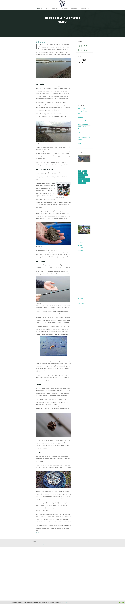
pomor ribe (85, 174)
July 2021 (80, 245)
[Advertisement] (84, 85)
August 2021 (80, 242)
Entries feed (80, 298)
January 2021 (80, 247)
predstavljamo (81, 176)
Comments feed (81, 301)
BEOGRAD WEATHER (84, 62)
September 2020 (81, 252)
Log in (79, 295)
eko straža (81, 172)
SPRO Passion (80, 135)
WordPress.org (81, 303)
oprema (80, 174)
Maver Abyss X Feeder (82, 146)
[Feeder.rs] (62, 3)
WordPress (90, 541)
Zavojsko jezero (86, 180)
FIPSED (85, 172)
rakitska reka (86, 178)
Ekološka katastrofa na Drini (83, 124)
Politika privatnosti (64, 602)
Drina (80, 170)
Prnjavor (80, 178)
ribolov (80, 180)
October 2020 (80, 250)
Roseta (85, 541)
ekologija (84, 170)
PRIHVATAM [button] (121, 602)
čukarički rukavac (82, 182)
